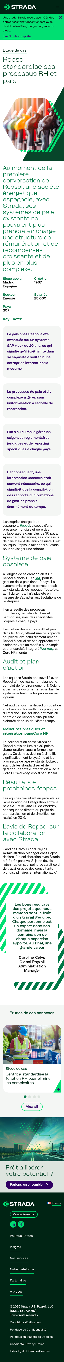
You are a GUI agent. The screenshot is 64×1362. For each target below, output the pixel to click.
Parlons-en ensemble (26, 1185)
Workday (46, 649)
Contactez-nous (23, 1214)
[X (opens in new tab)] (21, 1224)
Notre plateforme (22, 1269)
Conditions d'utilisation (25, 1322)
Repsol (25, 526)
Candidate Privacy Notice (27, 1344)
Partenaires (18, 1280)
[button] (25, 1096)
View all (32, 1107)
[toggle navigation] (57, 7)
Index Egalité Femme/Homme (30, 1351)
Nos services (19, 1258)
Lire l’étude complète (17, 36)
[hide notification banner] (60, 17)
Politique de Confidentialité (28, 1329)
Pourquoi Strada (21, 1236)
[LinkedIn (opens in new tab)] (13, 1224)
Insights (15, 1247)
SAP (38, 578)
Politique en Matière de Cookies (31, 1337)
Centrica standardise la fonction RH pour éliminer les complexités (29, 1079)
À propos (16, 1292)
